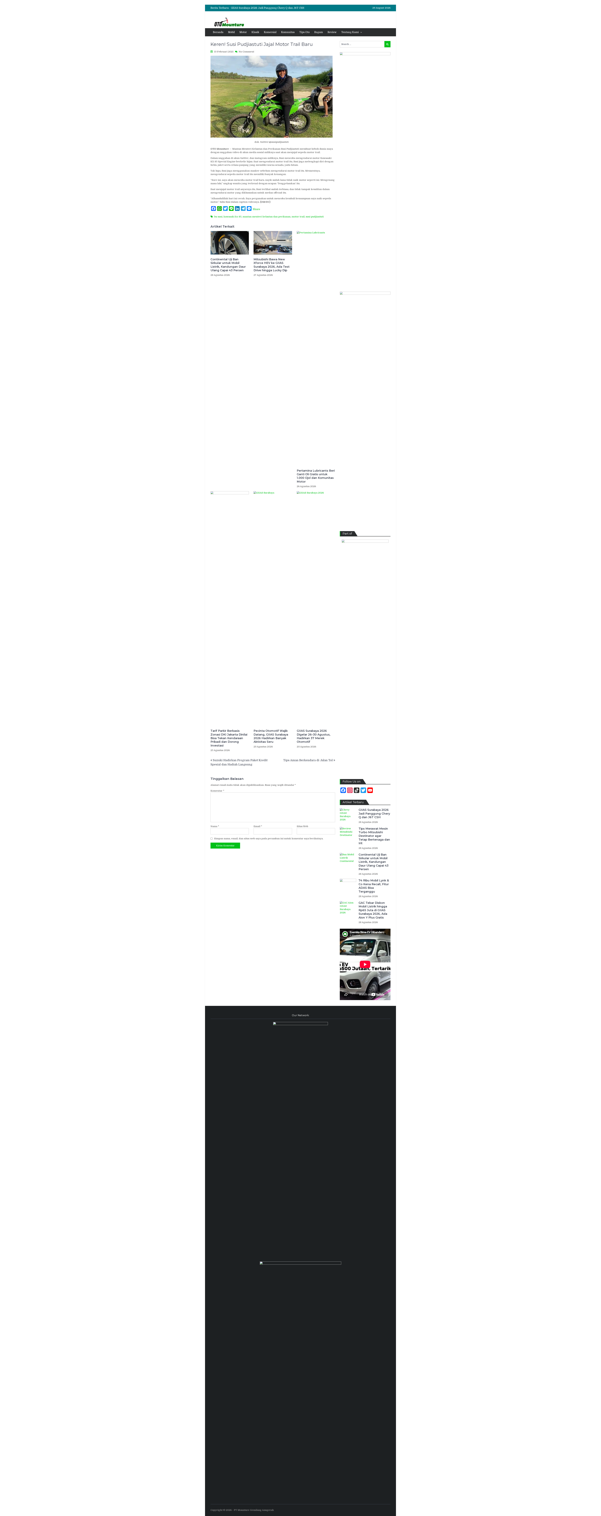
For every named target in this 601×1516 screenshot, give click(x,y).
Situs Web (302, 826)
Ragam (318, 32)
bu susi (218, 216)
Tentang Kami (350, 32)
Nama (215, 826)
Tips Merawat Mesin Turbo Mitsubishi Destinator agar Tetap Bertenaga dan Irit (374, 836)
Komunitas (288, 32)
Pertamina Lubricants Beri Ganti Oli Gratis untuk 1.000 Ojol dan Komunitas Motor (316, 476)
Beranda (218, 32)
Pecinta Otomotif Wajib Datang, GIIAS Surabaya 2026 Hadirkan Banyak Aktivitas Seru (271, 736)
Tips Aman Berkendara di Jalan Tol (308, 760)
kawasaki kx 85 (232, 216)
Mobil (231, 32)
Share (256, 209)
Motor (243, 32)
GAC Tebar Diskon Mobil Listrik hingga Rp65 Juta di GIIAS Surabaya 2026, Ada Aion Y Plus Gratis (373, 910)
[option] (274, 8)
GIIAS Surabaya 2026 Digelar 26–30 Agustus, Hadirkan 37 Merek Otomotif (313, 736)
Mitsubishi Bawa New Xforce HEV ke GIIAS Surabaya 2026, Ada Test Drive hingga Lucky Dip (272, 265)
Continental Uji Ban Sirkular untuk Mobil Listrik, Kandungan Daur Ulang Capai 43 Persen (286, 8)
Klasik (255, 32)
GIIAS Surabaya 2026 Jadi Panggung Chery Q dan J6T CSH (374, 813)
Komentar (217, 790)
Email (258, 826)
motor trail (298, 216)
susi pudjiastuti (315, 216)
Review (332, 32)
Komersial (270, 32)
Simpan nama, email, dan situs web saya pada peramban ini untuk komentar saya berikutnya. (268, 838)
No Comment (246, 51)
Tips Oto (304, 32)
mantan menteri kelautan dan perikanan (266, 216)
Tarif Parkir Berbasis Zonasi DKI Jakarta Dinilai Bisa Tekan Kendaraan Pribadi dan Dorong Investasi (229, 738)
